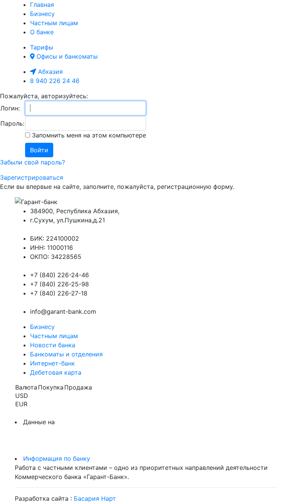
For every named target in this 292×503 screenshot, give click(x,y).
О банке (42, 32)
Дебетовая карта (55, 372)
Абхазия (49, 71)
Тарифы (41, 47)
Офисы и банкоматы (66, 56)
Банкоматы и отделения (66, 354)
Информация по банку (56, 458)
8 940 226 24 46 (54, 81)
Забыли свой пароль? (32, 162)
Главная (42, 4)
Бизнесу (42, 14)
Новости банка (52, 345)
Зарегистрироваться (31, 177)
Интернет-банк (52, 363)
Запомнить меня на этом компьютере (88, 135)
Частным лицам (54, 23)
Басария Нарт (95, 498)
